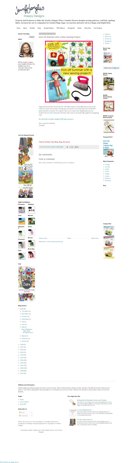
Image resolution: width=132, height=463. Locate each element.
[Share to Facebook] (76, 147)
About (25, 28)
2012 (21, 360)
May (23, 327)
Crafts (107, 171)
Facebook (66, 142)
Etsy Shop (54, 142)
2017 (21, 347)
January (24, 341)
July (23, 322)
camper (107, 176)
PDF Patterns (61, 28)
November (25, 314)
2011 (21, 363)
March (24, 336)
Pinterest (108, 36)
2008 (22, 371)
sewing (107, 164)
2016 (22, 350)
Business (108, 178)
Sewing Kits (71, 28)
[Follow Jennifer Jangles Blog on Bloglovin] (111, 69)
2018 (22, 344)
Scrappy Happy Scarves (84, 419)
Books (79, 28)
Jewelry (107, 167)
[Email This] (70, 147)
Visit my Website (45, 142)
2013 (21, 357)
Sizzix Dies (87, 28)
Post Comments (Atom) (55, 241)
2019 (22, 309)
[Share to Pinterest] (78, 147)
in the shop (53, 113)
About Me (23, 404)
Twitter (107, 43)
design (107, 174)
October (25, 316)
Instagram (108, 41)
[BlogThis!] (72, 147)
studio (107, 169)
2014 (22, 355)
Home (18, 28)
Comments (24, 416)
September (25, 319)
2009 (22, 368)
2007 (22, 373)
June (23, 324)
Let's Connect (24, 402)
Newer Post (43, 238)
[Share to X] (74, 147)
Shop (39, 28)
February (25, 338)
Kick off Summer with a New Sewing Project (27, 330)
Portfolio (32, 28)
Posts (22, 412)
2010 (22, 365)
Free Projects (98, 28)
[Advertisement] (69, 221)
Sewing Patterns (49, 28)
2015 (22, 352)
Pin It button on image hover (9, 462)
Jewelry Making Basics (84, 410)
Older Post (94, 238)
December (25, 311)
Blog (60, 142)
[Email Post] (67, 147)
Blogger (41, 432)
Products (108, 180)
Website (107, 34)
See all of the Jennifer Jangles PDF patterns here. (56, 119)
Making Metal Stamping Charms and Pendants (92, 400)
